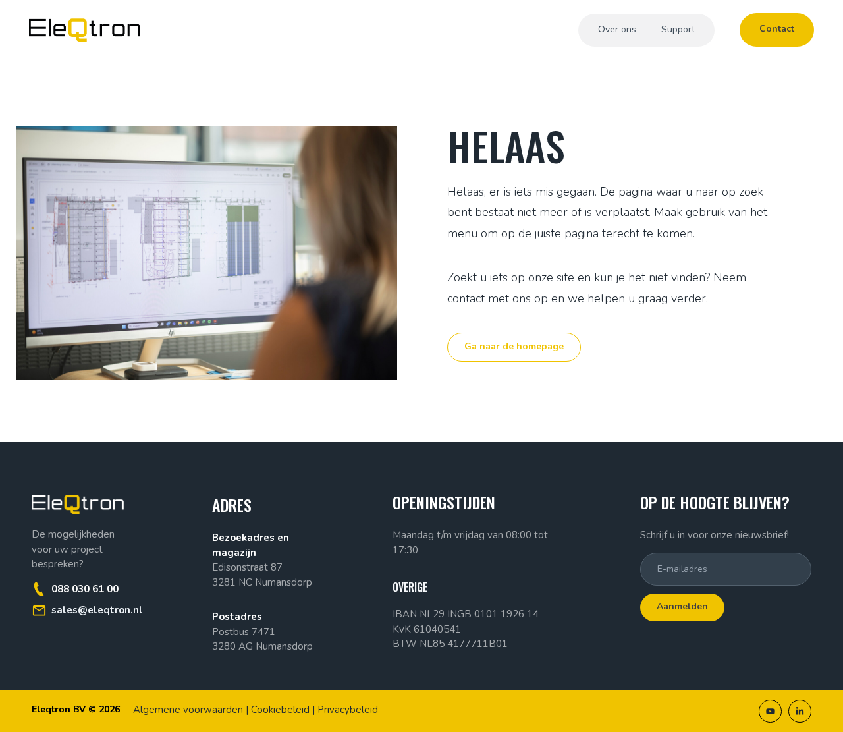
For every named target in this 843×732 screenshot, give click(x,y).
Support (678, 29)
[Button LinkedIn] (799, 711)
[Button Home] (84, 30)
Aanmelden (682, 606)
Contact (776, 28)
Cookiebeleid (280, 709)
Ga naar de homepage (514, 346)
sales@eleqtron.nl (97, 610)
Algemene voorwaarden (188, 709)
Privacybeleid (347, 709)
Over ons (617, 29)
